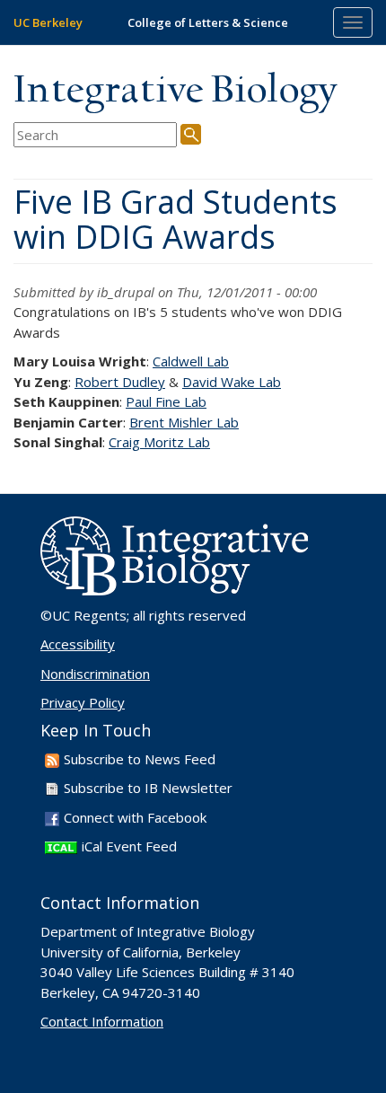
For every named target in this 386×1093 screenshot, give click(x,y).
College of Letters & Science (207, 22)
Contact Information (101, 1021)
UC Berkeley (48, 22)
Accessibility (77, 644)
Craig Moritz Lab (159, 442)
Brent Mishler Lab (184, 422)
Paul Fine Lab (166, 401)
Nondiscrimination (95, 674)
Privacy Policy (82, 702)
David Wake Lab (231, 382)
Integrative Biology (175, 91)
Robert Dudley (120, 382)
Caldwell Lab (191, 361)
